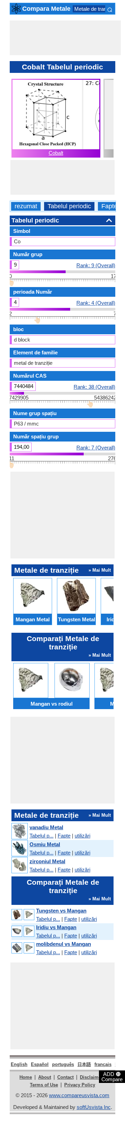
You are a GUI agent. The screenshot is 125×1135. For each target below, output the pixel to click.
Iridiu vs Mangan (56, 927)
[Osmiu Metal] (19, 848)
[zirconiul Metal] (19, 865)
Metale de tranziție (95, 9)
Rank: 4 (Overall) (95, 302)
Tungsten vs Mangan (61, 911)
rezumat (26, 206)
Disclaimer (91, 1077)
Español (40, 1064)
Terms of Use (44, 1084)
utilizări (82, 836)
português (63, 1064)
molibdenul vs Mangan (63, 944)
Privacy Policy (79, 1084)
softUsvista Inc (94, 1107)
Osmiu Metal (45, 844)
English (19, 1064)
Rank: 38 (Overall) (94, 386)
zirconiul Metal (47, 861)
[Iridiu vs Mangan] (22, 931)
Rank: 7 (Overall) (95, 447)
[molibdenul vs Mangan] (22, 948)
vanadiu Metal (46, 827)
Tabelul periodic (69, 206)
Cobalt (56, 153)
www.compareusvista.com (79, 1095)
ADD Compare (112, 1076)
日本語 (84, 1064)
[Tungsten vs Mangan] (22, 914)
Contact (65, 1077)
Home (25, 1077)
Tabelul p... (41, 836)
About (44, 1077)
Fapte (109, 206)
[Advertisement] (65, 37)
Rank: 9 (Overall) (95, 265)
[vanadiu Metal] (19, 831)
